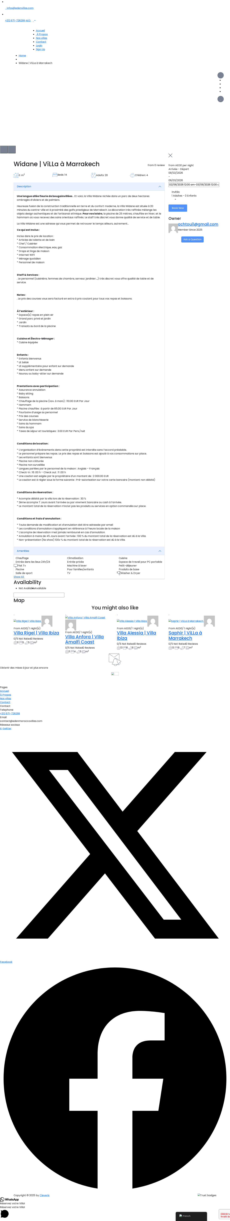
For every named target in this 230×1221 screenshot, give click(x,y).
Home (22, 55)
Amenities (23, 551)
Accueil (40, 30)
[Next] (12, 149)
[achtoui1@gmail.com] (46, 621)
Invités (176, 192)
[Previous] (4, 149)
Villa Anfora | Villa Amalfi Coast (84, 639)
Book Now (178, 208)
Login (39, 45)
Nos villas (41, 38)
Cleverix (44, 1195)
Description (24, 186)
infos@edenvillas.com (20, 8)
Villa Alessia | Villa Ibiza (136, 635)
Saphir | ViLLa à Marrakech (185, 635)
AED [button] (28, 20)
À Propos (42, 34)
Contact (41, 42)
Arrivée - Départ (179, 169)
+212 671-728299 (15, 20)
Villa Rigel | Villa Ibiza (36, 633)
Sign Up (40, 49)
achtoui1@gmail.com (198, 224)
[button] (115, 1212)
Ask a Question (192, 239)
